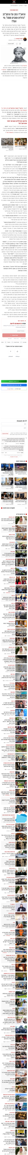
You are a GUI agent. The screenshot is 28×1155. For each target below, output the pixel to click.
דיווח (6, 443)
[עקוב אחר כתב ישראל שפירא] (14, 38)
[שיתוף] (17, 43)
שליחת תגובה (5, 433)
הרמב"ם (24, 65)
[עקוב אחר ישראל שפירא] (12, 342)
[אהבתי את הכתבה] (17, 351)
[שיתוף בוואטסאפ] (20, 43)
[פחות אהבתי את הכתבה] (10, 351)
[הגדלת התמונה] (24, 48)
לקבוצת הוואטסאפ (13, 381)
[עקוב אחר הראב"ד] (6, 342)
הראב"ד (3, 70)
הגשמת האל (10, 132)
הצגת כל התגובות (14, 456)
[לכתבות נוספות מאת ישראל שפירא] (25, 39)
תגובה (2, 443)
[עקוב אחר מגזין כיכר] (21, 342)
